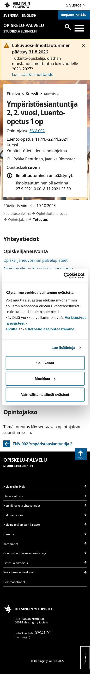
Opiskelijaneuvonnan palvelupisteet (35, 260)
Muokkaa (42, 379)
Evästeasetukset (14, 582)
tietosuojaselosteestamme (51, 329)
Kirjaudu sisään (74, 15)
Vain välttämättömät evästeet (45, 394)
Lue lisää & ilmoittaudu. (33, 74)
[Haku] (68, 27)
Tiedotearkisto (13, 496)
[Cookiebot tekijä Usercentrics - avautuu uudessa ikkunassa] (64, 275)
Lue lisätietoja (63, 348)
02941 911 (44, 632)
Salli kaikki (45, 363)
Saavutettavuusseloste (18, 572)
